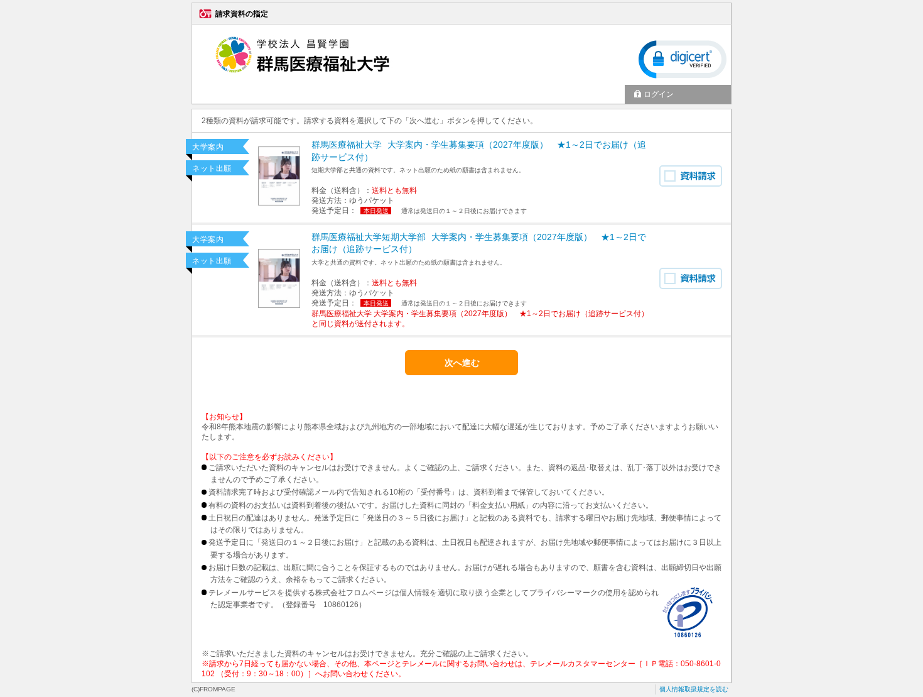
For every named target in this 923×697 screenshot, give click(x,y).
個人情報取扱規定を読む (693, 689)
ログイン (659, 94)
